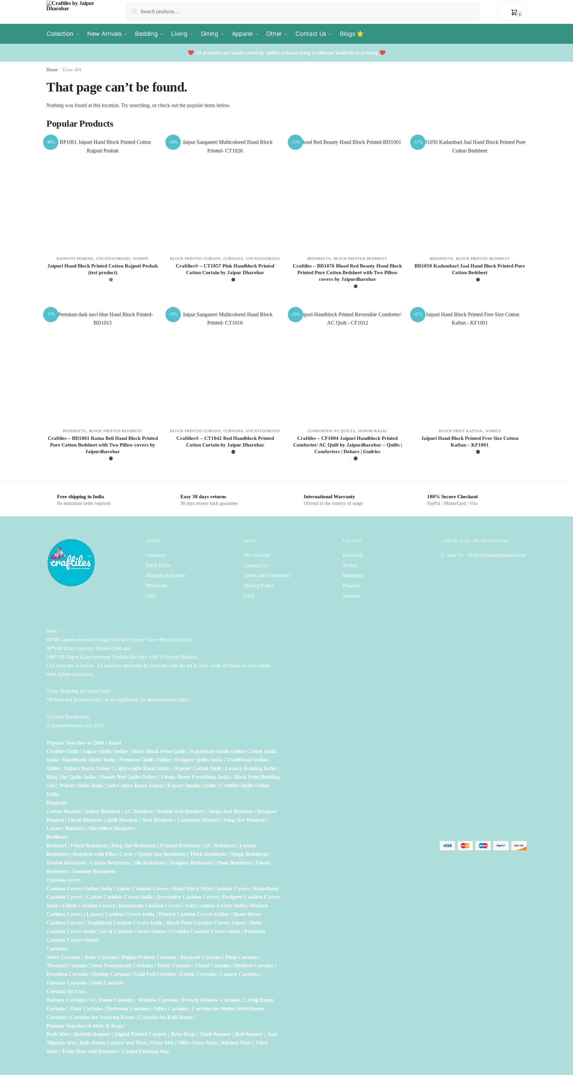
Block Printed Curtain (195, 259)
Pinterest (351, 585)
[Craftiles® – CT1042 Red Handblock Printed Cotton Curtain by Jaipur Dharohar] (225, 366)
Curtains (233, 259)
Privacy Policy (259, 585)
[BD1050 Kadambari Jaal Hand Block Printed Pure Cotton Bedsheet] (470, 194)
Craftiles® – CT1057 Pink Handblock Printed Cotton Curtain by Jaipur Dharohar (225, 269)
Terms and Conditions (267, 575)
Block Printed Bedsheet (360, 259)
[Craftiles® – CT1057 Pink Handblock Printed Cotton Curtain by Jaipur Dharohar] (225, 194)
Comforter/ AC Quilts (331, 431)
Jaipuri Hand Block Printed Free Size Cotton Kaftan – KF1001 (469, 442)
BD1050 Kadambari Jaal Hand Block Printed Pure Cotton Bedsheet (469, 269)
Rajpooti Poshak (75, 259)
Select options (102, 302)
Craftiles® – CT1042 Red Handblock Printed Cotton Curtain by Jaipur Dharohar (225, 442)
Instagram (353, 575)
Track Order (158, 565)
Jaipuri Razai (372, 431)
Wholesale (156, 585)
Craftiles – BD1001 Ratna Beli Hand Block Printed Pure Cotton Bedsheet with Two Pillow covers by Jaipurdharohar (103, 445)
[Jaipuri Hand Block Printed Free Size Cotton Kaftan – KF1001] (470, 366)
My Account (257, 555)
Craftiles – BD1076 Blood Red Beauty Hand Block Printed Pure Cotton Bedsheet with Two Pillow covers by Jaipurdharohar (347, 272)
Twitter (350, 565)
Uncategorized (113, 259)
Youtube (351, 596)
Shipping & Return (165, 575)
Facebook (353, 555)
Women (141, 259)
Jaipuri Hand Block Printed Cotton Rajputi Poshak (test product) (102, 269)
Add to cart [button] (469, 474)
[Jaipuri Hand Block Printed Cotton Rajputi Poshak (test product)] (102, 194)
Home (52, 69)
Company (155, 555)
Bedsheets (318, 259)
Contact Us (255, 565)
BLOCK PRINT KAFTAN (460, 431)
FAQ (249, 596)
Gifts (150, 596)
